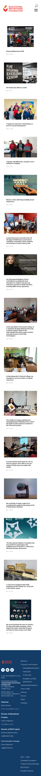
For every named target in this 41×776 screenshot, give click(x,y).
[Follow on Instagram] (12, 670)
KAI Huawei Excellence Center (16, 87)
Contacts (24, 703)
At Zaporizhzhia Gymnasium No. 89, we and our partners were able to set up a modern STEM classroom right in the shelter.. (19, 464)
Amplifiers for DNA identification (29, 680)
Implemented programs (29, 685)
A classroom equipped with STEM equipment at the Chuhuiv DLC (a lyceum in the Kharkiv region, (19, 586)
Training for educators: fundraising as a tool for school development (19, 125)
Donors (23, 696)
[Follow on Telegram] (7, 670)
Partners (24, 692)
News (23, 699)
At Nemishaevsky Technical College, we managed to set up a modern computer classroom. (19, 378)
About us (24, 661)
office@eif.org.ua (7, 724)
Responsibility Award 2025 (15, 51)
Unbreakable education (31, 668)
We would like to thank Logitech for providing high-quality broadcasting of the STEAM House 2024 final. (20, 505)
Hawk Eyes (27, 672)
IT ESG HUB (27, 675)
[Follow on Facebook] (3, 670)
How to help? (25, 689)
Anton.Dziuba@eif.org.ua (10, 709)
